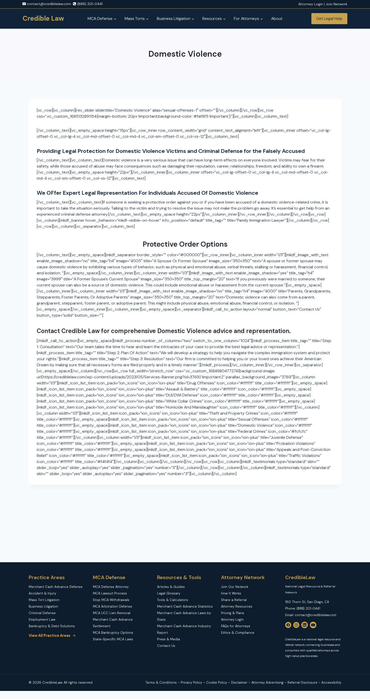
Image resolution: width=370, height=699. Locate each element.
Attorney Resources (236, 606)
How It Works (231, 593)
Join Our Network (234, 587)
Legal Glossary (168, 593)
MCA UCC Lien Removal (111, 613)
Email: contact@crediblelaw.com (310, 615)
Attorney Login (232, 619)
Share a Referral (234, 600)
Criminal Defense (42, 613)
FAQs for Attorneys (235, 626)
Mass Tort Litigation (44, 600)
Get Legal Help (329, 18)
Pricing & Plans (232, 613)
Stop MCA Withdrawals (111, 600)
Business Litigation (43, 606)
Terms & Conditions (161, 682)
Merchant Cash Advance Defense (56, 587)
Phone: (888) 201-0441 (302, 608)
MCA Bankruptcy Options (113, 632)
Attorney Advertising (267, 682)
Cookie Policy (216, 682)
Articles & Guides (171, 587)
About (276, 18)
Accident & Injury (42, 593)
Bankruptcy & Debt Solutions (52, 626)
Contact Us (166, 646)
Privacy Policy (192, 682)
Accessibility (331, 682)
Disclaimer (239, 682)
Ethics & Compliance (237, 632)
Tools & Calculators (172, 600)
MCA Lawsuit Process (110, 593)
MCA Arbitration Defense (112, 606)
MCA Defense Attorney (111, 587)
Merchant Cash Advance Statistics (185, 606)
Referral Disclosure (302, 682)
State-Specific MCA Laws (113, 639)
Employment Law (42, 619)
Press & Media (168, 639)
